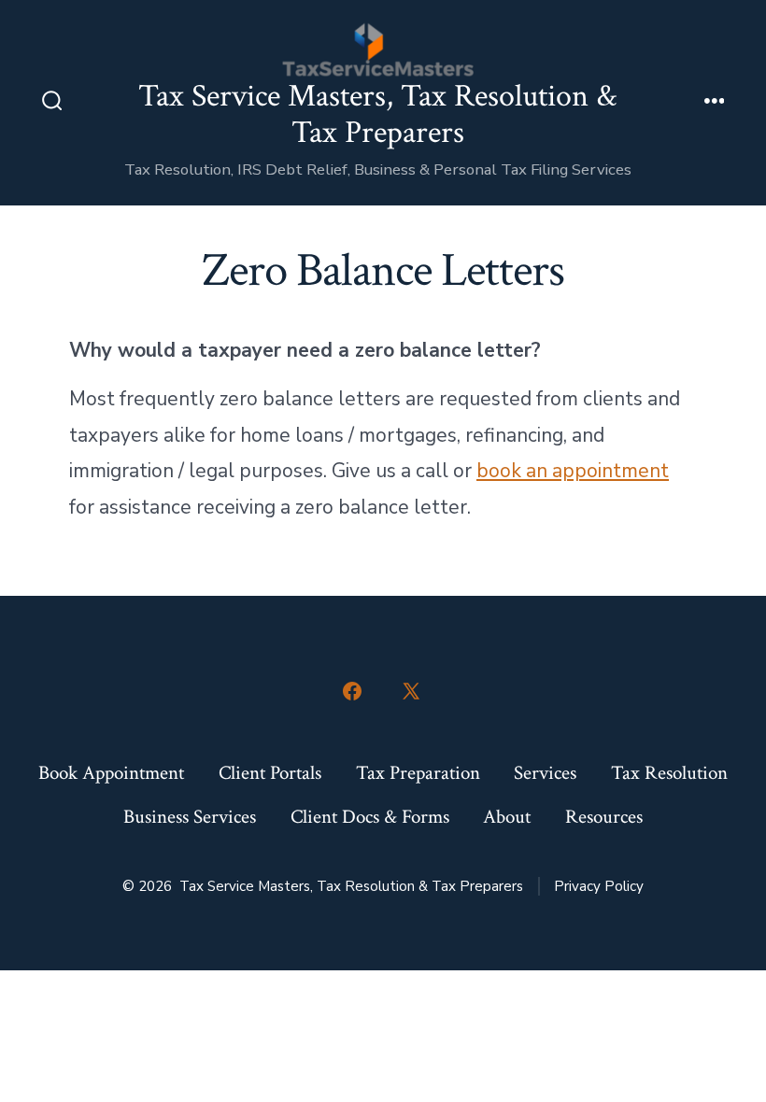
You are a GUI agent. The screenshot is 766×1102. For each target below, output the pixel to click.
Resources (604, 816)
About (507, 816)
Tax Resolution (669, 772)
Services (545, 772)
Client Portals (270, 772)
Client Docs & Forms (370, 816)
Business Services (189, 816)
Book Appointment (111, 772)
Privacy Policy (599, 886)
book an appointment (572, 471)
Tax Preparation (418, 772)
